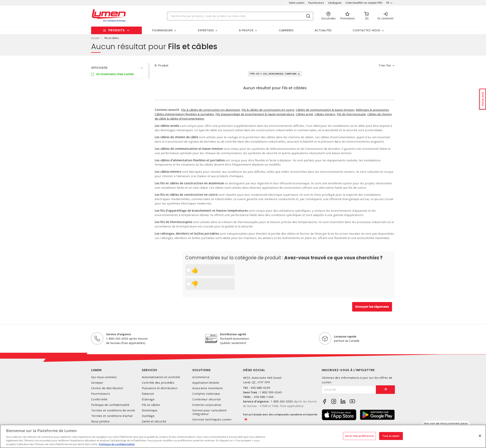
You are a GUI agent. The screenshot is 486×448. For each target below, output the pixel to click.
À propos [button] (246, 30)
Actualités (323, 30)
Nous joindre (100, 421)
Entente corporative (206, 405)
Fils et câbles (151, 405)
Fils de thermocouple (351, 114)
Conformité (99, 399)
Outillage (148, 416)
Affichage (99, 68)
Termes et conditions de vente (113, 410)
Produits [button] (116, 30)
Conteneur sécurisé (206, 399)
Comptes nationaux (206, 393)
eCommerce (200, 377)
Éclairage (148, 399)
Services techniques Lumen (211, 419)
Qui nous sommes (104, 377)
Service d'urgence (118, 334)
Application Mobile (205, 382)
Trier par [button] (385, 65)
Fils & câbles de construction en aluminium (210, 110)
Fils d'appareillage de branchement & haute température (254, 114)
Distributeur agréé (233, 334)
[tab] (117, 67)
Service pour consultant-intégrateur (209, 412)
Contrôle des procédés (158, 382)
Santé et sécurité (154, 421)
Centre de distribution (107, 388)
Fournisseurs (316, 2)
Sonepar (97, 382)
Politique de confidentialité (110, 405)
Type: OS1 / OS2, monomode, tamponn (273, 73)
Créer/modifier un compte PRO (364, 2)
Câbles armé (304, 114)
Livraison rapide (345, 336)
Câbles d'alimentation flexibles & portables (184, 114)
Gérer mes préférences (359, 436)
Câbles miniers (325, 114)
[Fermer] (480, 436)
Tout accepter (391, 436)
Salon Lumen (296, 2)
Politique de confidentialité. (116, 444)
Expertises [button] (206, 30)
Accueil (95, 38)
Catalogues (335, 2)
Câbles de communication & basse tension (325, 110)
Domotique (149, 410)
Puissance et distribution (160, 388)
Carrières (286, 30)
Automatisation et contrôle (161, 377)
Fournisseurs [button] (162, 30)
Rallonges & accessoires (372, 110)
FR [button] (387, 2)
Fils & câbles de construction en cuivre (267, 110)
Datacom (148, 393)
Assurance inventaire (207, 388)
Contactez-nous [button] (366, 30)
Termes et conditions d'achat (112, 416)
